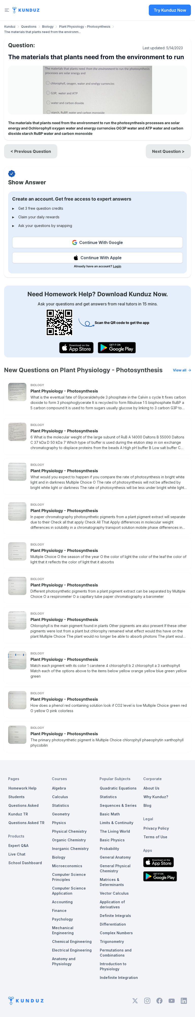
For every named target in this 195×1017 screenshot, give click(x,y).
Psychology (62, 919)
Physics (59, 823)
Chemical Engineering (72, 941)
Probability (109, 848)
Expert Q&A (18, 845)
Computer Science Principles (69, 877)
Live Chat (16, 854)
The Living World (115, 831)
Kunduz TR (18, 814)
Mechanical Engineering (63, 930)
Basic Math (110, 814)
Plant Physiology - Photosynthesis (84, 26)
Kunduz (9, 26)
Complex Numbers (116, 933)
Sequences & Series (118, 805)
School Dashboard (25, 863)
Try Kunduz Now (170, 10)
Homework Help (22, 788)
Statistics (60, 805)
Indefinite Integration (119, 977)
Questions (29, 26)
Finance (59, 910)
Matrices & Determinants (112, 882)
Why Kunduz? (155, 797)
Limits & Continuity (116, 823)
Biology (48, 26)
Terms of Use (155, 837)
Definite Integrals (115, 915)
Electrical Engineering (72, 950)
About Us (151, 788)
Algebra (59, 788)
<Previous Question (30, 151)
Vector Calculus (114, 893)
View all (179, 370)
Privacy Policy (156, 828)
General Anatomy (115, 857)
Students (16, 797)
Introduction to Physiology (113, 966)
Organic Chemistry (69, 840)
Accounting (62, 902)
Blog (147, 805)
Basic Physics (112, 840)
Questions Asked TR (26, 823)
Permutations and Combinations (116, 952)
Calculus (60, 797)
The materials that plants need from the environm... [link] (42, 32)
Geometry (61, 814)
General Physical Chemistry (115, 868)
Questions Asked (23, 805)
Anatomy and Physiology (63, 961)
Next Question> (168, 151)
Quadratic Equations (118, 788)
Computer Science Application (69, 890)
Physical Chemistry (69, 831)
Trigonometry (112, 941)
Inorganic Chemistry (70, 848)
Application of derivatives (112, 904)
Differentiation (113, 924)
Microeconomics (67, 866)
